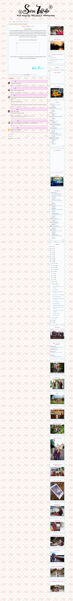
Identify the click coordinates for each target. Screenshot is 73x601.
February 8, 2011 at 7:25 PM (15, 85)
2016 (53, 252)
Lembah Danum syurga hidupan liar (57, 227)
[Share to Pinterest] (28, 74)
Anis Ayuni (53, 355)
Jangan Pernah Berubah (30, 116)
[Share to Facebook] (27, 74)
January (54, 317)
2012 (53, 260)
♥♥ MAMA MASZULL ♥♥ (56, 124)
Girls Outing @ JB (56, 284)
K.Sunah (53, 104)
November (54, 265)
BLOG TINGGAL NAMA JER (56, 125)
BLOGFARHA (54, 208)
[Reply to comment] (22, 85)
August (54, 271)
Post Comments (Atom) (16, 138)
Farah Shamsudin (14, 120)
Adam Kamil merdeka (55, 121)
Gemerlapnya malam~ (56, 303)
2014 (53, 256)
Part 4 (53, 142)
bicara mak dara (14, 127)
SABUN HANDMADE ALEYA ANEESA (57, 347)
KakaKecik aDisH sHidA (55, 137)
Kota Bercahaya (55, 289)
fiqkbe (12, 95)
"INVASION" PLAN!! (55, 234)
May (54, 277)
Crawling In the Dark (56, 313)
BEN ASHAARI (54, 107)
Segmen (34, 74)
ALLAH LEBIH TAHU (55, 223)
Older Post (46, 136)
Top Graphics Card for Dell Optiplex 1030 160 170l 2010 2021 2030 (57, 200)
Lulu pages (53, 198)
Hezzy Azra (53, 351)
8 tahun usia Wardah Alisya (56, 219)
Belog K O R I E (54, 192)
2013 (53, 258)
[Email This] (24, 74)
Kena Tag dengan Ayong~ (57, 296)
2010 (53, 320)
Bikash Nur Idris (54, 348)
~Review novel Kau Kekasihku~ (56, 356)
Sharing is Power (54, 132)
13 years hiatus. (54, 113)
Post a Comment (10, 134)
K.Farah (53, 120)
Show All (63, 145)
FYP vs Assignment (56, 301)
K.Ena (52, 112)
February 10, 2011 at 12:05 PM (15, 106)
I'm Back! (53, 117)
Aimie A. (53, 141)
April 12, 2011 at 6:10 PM (14, 131)
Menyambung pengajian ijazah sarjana (56, 59)
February (54, 283)
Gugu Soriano (54, 229)
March (54, 281)
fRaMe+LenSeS (13, 109)
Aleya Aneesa (54, 346)
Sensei (51, 56)
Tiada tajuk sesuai (53, 61)
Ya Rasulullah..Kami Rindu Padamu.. (58, 305)
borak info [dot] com (55, 226)
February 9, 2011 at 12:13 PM (15, 92)
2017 (53, 250)
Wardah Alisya (54, 218)
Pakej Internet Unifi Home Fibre (57, 205)
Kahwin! (51, 62)
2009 (53, 322)
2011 (53, 262)
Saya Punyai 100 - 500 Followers (58, 294)
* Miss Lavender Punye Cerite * (57, 116)
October (54, 267)
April (54, 279)
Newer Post (10, 136)
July (53, 273)
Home (9, 21)
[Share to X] (26, 74)
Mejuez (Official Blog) (55, 213)
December (54, 263)
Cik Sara (12, 88)
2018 (53, 248)
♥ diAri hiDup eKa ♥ (55, 222)
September (55, 269)
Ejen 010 (12, 81)
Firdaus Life (54, 204)
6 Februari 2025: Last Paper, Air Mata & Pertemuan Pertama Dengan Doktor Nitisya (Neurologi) (57, 194)
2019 (53, 246)
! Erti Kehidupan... (54, 128)
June (54, 275)
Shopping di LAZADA (55, 138)
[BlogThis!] (25, 74)
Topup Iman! (26, 21)
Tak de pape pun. (55, 315)
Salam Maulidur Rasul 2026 (56, 105)
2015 (53, 254)
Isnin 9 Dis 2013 (53, 57)
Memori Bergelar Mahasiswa (17, 21)
